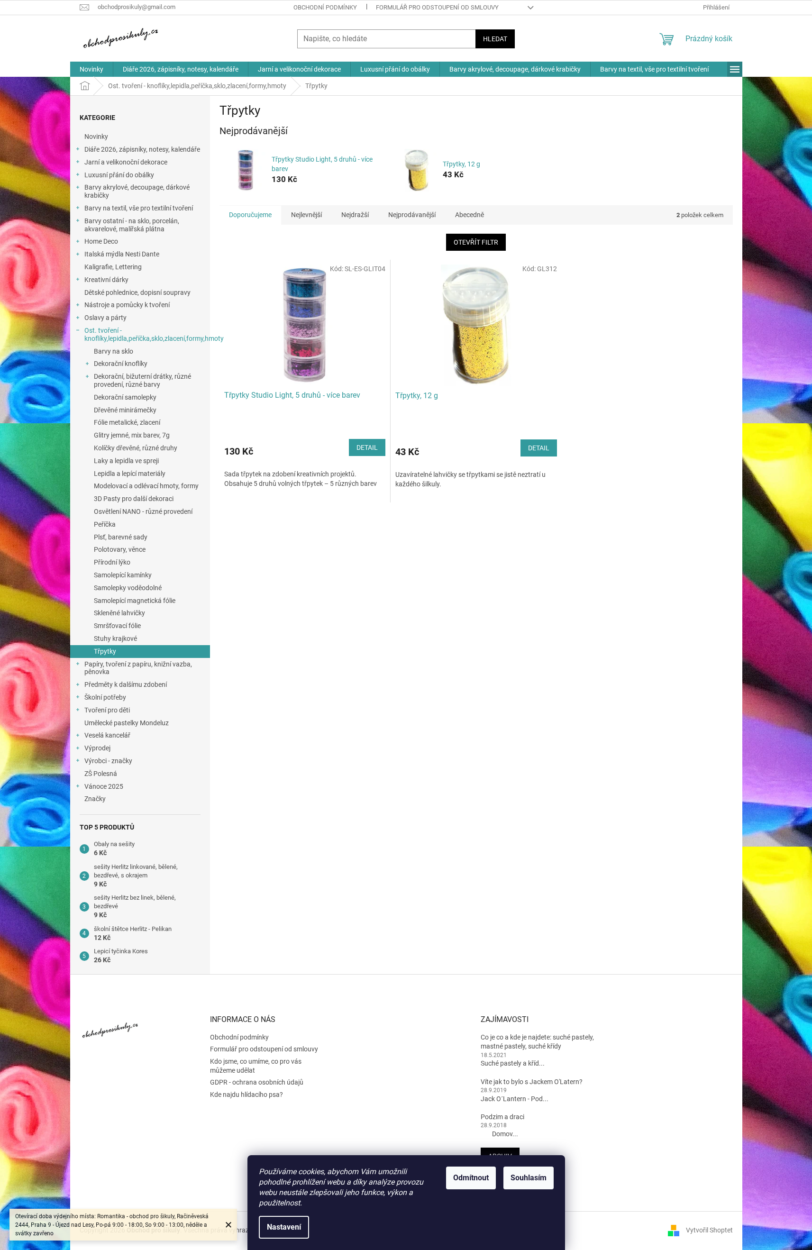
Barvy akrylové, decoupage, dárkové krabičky (137, 191)
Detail (367, 447)
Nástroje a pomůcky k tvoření (127, 305)
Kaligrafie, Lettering (113, 267)
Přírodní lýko (112, 562)
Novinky (96, 136)
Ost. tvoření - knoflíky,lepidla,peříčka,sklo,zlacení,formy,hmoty (147, 334)
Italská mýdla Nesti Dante (121, 254)
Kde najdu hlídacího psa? (246, 1094)
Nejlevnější (306, 215)
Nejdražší (355, 215)
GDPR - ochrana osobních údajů (256, 1082)
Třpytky (105, 651)
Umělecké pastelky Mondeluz (126, 723)
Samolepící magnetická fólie (134, 600)
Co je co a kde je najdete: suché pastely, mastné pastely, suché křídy (537, 1041)
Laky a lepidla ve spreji (126, 461)
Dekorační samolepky (125, 397)
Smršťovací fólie (117, 626)
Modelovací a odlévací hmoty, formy (146, 486)
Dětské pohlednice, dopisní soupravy (137, 292)
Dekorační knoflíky (120, 363)
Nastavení (284, 1227)
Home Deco (101, 241)
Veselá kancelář (107, 735)
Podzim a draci (502, 1117)
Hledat (495, 39)
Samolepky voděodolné (128, 588)
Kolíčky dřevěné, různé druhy (135, 448)
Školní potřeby (105, 697)
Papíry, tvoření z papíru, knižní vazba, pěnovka (138, 668)
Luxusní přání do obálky (119, 175)
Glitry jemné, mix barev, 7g (132, 435)
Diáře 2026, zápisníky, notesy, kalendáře (142, 149)
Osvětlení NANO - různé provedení (143, 511)
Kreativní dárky (106, 279)
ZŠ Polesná (100, 773)
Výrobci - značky (108, 761)
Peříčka (105, 524)
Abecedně (469, 215)
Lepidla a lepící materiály (129, 473)
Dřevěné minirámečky (125, 410)
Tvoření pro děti (107, 710)
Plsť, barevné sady (120, 537)
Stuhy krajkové (115, 638)
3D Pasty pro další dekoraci (133, 498)
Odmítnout (471, 1177)
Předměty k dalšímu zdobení (125, 684)
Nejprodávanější (412, 215)
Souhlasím (529, 1177)
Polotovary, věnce (120, 549)
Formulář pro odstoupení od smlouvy (437, 7)
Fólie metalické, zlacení (127, 422)
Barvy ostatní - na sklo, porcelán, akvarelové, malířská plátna (131, 225)
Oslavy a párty (105, 317)
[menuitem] (91, 69)
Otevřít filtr (476, 242)
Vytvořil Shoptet (709, 1230)
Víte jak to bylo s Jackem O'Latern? (532, 1082)
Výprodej (97, 748)
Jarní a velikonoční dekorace (125, 162)
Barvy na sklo (113, 351)
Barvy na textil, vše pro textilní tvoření (138, 208)
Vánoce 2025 (103, 786)
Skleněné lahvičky (119, 613)
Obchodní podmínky (325, 7)
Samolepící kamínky (123, 575)
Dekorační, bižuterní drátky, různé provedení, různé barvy (142, 380)
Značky (95, 799)
